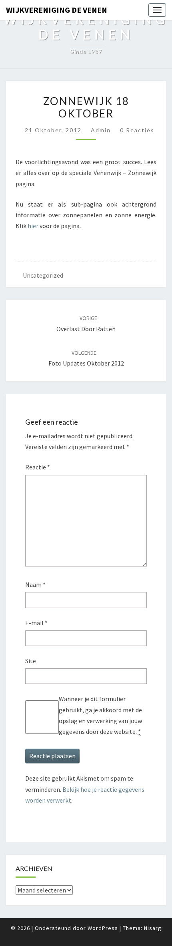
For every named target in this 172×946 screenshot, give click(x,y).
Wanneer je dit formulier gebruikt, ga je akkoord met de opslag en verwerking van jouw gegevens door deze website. (100, 715)
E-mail (36, 623)
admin (101, 130)
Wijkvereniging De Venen (56, 10)
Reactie (37, 467)
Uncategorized (43, 275)
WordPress (103, 928)
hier (33, 226)
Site (30, 661)
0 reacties (137, 130)
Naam (35, 584)
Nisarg (153, 928)
